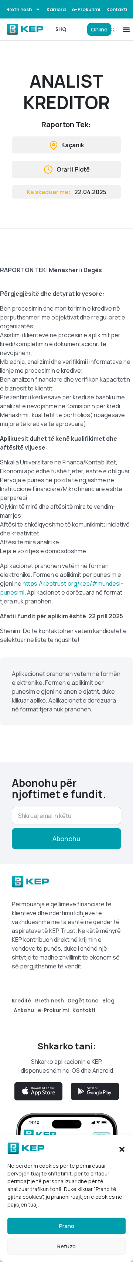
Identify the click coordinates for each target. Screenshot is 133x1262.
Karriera (56, 9)
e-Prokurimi (86, 9)
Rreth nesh (19, 9)
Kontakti (116, 9)
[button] (122, 1148)
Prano (66, 1226)
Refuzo (66, 1246)
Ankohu (24, 1010)
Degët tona (83, 1000)
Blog (108, 1000)
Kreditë (21, 1000)
